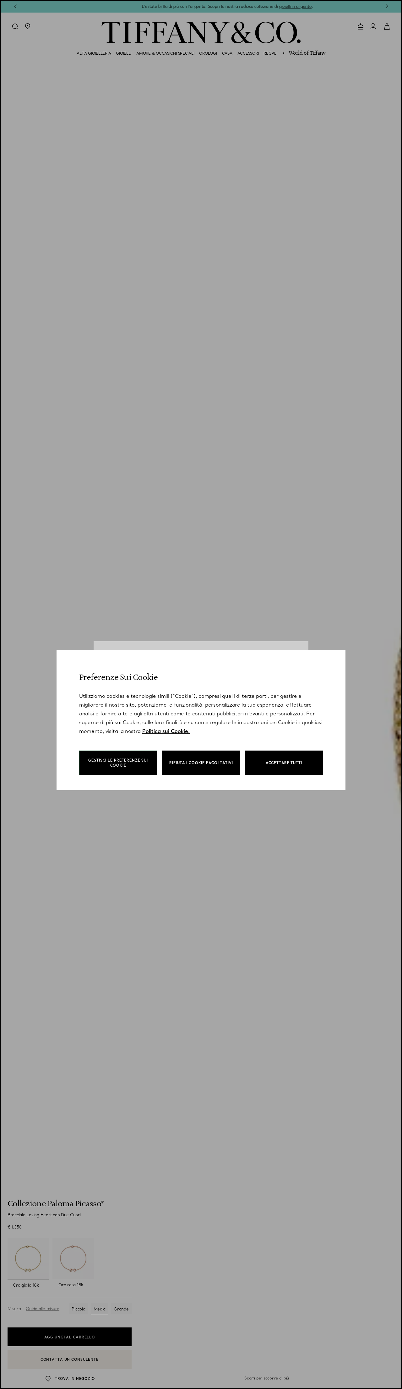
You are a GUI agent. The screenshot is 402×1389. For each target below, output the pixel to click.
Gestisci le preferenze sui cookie (118, 763)
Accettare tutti (284, 763)
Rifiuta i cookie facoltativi (201, 763)
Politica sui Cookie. (166, 731)
